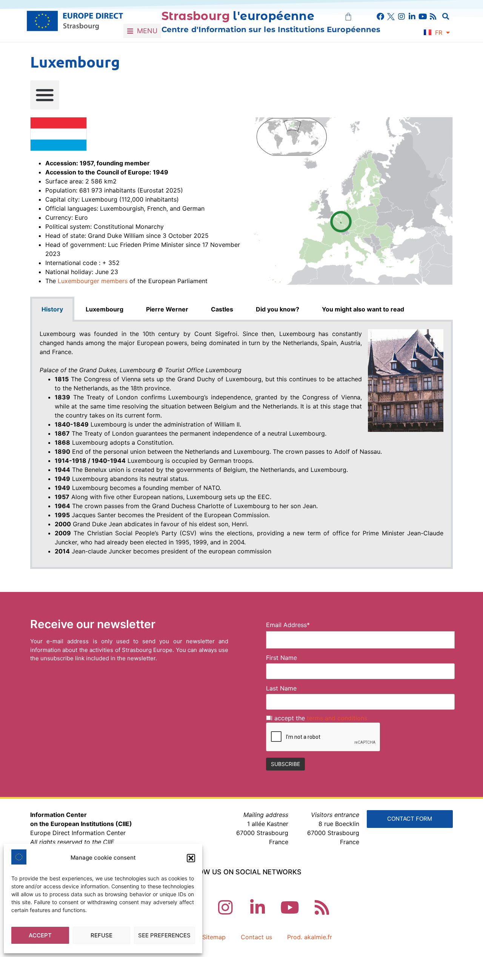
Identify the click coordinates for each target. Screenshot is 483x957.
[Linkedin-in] (412, 16)
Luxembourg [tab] (104, 309)
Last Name (281, 688)
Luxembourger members (93, 281)
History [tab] (52, 309)
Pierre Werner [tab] (167, 309)
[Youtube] (422, 16)
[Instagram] (401, 16)
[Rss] (433, 16)
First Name (281, 658)
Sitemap (214, 937)
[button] (191, 858)
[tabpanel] (241, 445)
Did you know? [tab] (277, 309)
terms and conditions (337, 718)
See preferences (164, 935)
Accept (40, 935)
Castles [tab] (222, 309)
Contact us (256, 937)
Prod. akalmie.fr (309, 937)
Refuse (101, 935)
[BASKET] (348, 16)
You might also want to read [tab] (363, 309)
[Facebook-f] (380, 16)
